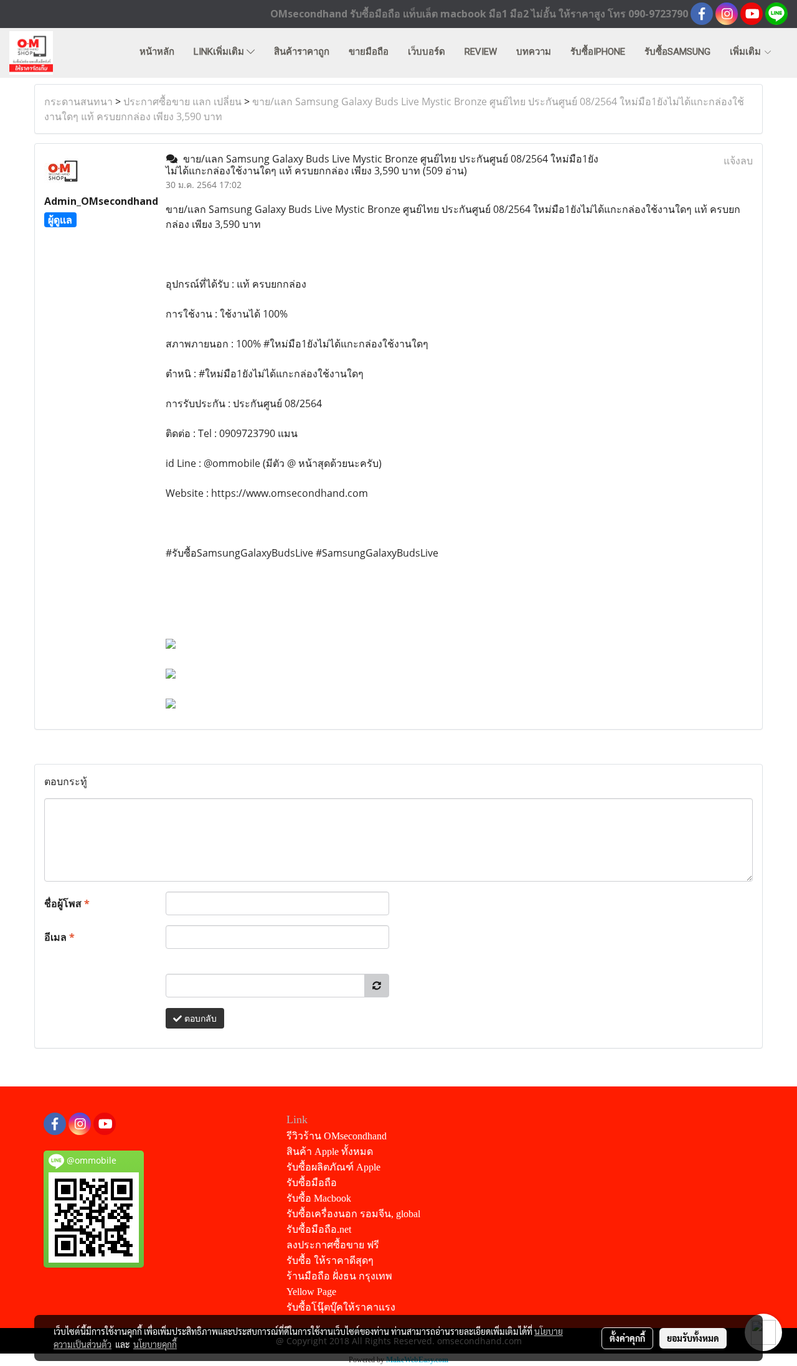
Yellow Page (311, 1291)
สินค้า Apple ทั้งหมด (329, 1151)
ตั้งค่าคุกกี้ (627, 1338)
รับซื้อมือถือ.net (318, 1229)
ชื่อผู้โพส (67, 903)
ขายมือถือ (369, 51)
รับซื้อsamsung (677, 51)
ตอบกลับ (199, 1018)
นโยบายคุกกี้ (155, 1344)
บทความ (533, 51)
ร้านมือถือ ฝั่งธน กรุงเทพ (339, 1276)
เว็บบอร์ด (426, 51)
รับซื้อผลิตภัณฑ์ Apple (333, 1167)
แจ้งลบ (738, 160)
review (481, 51)
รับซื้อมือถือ (311, 1182)
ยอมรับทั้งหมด (693, 1338)
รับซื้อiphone (597, 51)
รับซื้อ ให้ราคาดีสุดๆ (330, 1260)
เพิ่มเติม (746, 51)
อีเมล (59, 937)
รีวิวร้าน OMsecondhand (336, 1136)
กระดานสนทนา (78, 101)
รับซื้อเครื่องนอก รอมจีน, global (353, 1213)
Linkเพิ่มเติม (220, 51)
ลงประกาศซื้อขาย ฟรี (332, 1245)
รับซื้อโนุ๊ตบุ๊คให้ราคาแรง (340, 1307)
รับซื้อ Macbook (318, 1198)
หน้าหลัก (156, 51)
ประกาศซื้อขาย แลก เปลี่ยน (182, 101)
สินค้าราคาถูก (301, 51)
